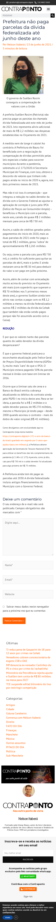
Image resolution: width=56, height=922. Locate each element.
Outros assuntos (16, 743)
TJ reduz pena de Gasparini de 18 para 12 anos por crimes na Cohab (28, 651)
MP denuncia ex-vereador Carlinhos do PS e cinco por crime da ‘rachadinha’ (28, 666)
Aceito (7, 917)
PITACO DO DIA (15, 747)
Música (10, 738)
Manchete (12, 734)
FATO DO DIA (14, 726)
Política (10, 751)
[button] (48, 9)
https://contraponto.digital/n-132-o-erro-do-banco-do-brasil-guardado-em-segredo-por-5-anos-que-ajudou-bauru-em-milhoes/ (27, 440)
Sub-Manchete (14, 755)
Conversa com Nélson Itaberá (23, 717)
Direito (10, 722)
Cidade (10, 709)
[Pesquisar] (53, 15)
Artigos (10, 705)
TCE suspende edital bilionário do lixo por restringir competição (28, 685)
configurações (9, 912)
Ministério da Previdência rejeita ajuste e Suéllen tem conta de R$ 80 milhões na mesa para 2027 (29, 676)
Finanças (11, 730)
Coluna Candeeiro (16, 713)
